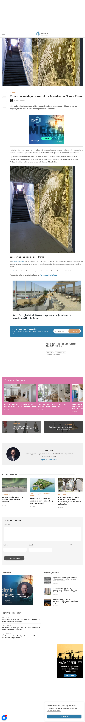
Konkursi (14, 92)
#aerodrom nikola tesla (55, 350)
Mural (12, 271)
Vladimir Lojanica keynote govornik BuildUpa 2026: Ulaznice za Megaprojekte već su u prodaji (17, 596)
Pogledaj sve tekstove (49, 460)
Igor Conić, (16, 100)
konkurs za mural (18, 261)
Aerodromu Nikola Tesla (48, 275)
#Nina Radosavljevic (53, 355)
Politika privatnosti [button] (54, 711)
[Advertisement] (27, 357)
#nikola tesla (61, 352)
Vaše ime (6, 545)
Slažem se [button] (64, 716)
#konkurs (70, 350)
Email (31, 545)
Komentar (7, 525)
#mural (49, 352)
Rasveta (68, 425)
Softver (16, 424)
